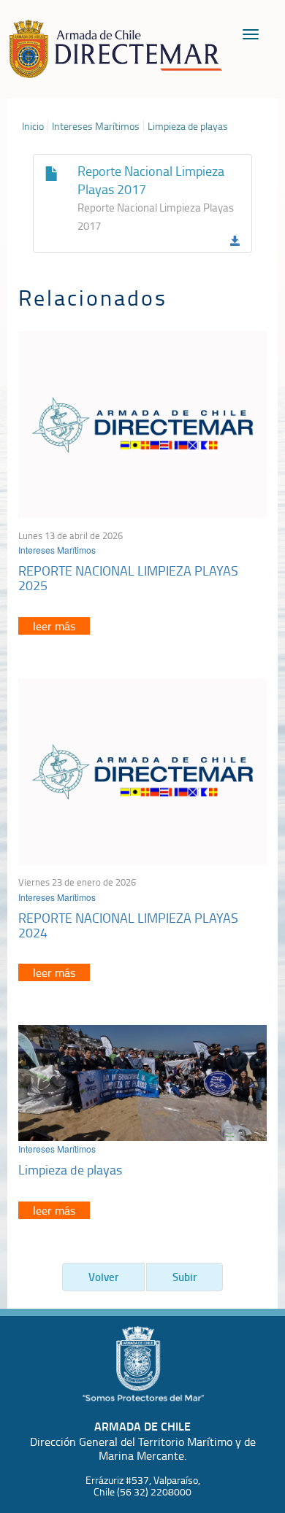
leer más (54, 626)
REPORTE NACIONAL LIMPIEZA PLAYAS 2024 (128, 925)
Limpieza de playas (188, 126)
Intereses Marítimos (96, 126)
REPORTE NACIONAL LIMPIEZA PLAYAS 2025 (128, 578)
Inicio (33, 126)
